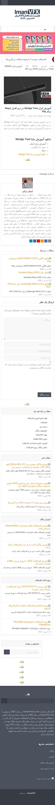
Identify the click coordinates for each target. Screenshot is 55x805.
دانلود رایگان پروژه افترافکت (36, 447)
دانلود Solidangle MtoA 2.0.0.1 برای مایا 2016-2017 (30, 291)
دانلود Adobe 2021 (40, 439)
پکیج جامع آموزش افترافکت (37, 418)
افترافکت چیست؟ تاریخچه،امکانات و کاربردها (26, 59)
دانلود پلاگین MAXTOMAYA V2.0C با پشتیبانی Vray (31, 266)
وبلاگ (52, 751)
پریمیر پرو (43, 427)
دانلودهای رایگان (41, 431)
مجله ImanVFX (41, 435)
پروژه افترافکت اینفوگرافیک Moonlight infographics (31, 628)
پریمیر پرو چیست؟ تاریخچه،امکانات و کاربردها (33, 507)
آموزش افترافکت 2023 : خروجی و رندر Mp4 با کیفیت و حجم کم (26, 567)
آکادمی (51, 757)
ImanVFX (31, 793)
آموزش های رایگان (47, 763)
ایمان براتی (32, 116)
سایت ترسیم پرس (47, 768)
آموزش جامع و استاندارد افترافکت (34, 443)
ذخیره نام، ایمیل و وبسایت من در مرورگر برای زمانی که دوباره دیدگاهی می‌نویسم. (28, 366)
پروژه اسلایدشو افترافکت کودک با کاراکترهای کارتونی (30, 612)
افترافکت (43, 422)
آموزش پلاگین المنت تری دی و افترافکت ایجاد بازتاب (31, 551)
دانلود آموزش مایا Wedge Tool (32, 154)
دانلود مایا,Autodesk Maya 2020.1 (37, 277)
